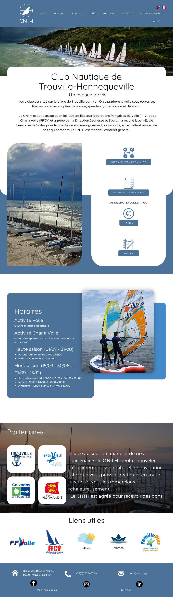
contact (156, 21)
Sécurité (127, 13)
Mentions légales (47, 589)
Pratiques (59, 13)
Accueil (43, 13)
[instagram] (86, 584)
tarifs (129, 223)
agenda (128, 253)
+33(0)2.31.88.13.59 (86, 573)
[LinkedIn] (139, 584)
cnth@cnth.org (138, 573)
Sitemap (126, 589)
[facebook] (33, 583)
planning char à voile (128, 192)
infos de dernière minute (128, 162)
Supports (77, 13)
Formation (109, 13)
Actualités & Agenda (151, 13)
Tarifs (93, 13)
